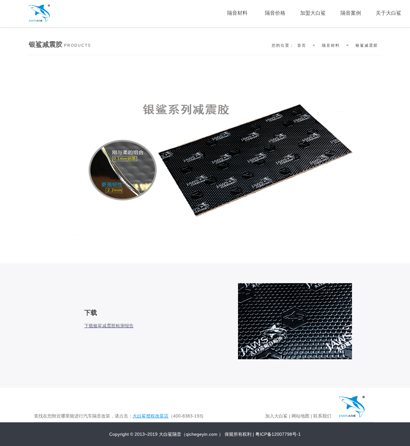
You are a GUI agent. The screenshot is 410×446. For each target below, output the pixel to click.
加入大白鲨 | (277, 415)
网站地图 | (301, 415)
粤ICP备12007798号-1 (278, 434)
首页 (301, 45)
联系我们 (322, 415)
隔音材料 (331, 45)
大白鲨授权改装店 (150, 415)
